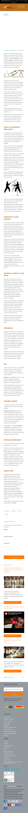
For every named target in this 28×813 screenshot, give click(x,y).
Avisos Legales (7, 723)
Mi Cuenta (6, 741)
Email (7, 514)
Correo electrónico (8, 536)
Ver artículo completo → (12, 602)
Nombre (6, 529)
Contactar (6, 743)
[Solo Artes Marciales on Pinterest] (13, 770)
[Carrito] (22, 6)
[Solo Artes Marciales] (9, 7)
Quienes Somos (7, 717)
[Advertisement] (14, 34)
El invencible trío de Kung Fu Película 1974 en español (14, 607)
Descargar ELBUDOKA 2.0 (9, 755)
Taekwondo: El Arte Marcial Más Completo (12, 641)
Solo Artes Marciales (11, 786)
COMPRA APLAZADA (8, 745)
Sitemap (5, 735)
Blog (6, 14)
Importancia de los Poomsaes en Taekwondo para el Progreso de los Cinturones (13, 569)
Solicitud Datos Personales (10, 733)
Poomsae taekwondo (8, 753)
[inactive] (9, 782)
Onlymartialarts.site (8, 751)
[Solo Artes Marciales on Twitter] (5, 770)
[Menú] (19, 6)
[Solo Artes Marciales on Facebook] (7, 770)
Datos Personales (8, 729)
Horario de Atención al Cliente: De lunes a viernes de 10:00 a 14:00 (13, 762)
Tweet (7, 511)
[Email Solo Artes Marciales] (18, 770)
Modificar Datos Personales (10, 731)
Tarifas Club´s (7, 747)
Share (14, 511)
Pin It (20, 511)
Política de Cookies (8, 721)
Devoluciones (7, 725)
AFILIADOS (6, 757)
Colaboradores (7, 760)
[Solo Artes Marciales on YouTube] (10, 770)
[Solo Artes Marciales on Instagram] (15, 770)
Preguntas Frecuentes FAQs (10, 727)
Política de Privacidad (8, 719)
